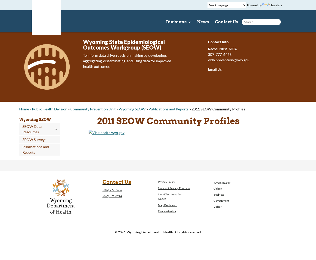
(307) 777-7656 (112, 190)
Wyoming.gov (222, 182)
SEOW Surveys (34, 139)
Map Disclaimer (167, 205)
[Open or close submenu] (56, 129)
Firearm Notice (167, 211)
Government (221, 200)
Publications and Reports (169, 109)
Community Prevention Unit (93, 109)
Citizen (218, 188)
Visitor (218, 206)
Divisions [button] (176, 22)
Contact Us (226, 22)
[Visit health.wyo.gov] (106, 132)
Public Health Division (49, 109)
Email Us (215, 69)
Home (24, 109)
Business (219, 194)
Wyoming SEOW (132, 109)
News (203, 22)
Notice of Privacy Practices (174, 188)
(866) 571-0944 (112, 196)
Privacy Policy (166, 182)
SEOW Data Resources (32, 129)
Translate (276, 5)
